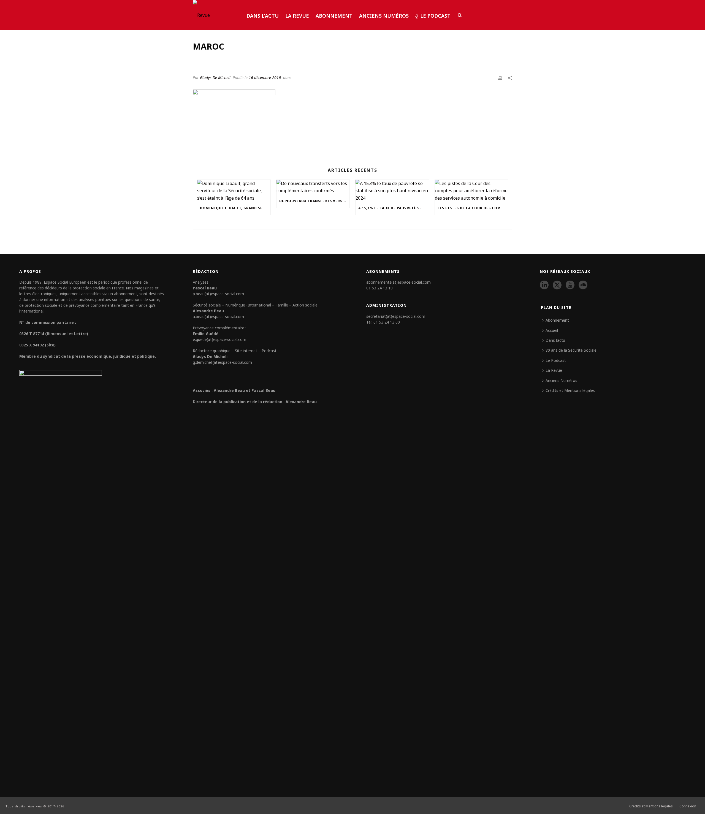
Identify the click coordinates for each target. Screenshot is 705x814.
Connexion (687, 806)
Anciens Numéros (384, 15)
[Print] (500, 77)
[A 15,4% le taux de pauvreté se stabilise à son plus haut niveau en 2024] (392, 191)
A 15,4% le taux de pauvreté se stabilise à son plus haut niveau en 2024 (393, 208)
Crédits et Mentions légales (570, 390)
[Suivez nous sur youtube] (570, 285)
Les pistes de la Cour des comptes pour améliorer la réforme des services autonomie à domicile (473, 208)
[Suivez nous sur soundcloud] (583, 285)
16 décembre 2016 (265, 77)
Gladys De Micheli (215, 77)
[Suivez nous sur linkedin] (544, 285)
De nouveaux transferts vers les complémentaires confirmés (314, 201)
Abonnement (334, 15)
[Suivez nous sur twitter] (557, 285)
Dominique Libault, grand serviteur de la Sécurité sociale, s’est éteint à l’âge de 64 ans (235, 208)
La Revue (297, 15)
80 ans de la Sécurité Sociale (571, 350)
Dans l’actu (262, 15)
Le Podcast (435, 15)
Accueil (552, 330)
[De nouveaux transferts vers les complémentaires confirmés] (313, 187)
